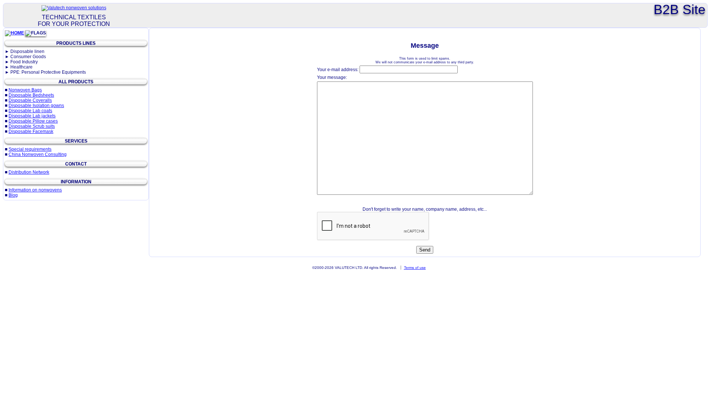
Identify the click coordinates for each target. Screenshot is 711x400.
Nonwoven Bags (25, 90)
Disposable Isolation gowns (36, 105)
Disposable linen (27, 51)
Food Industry (24, 61)
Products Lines (76, 43)
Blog (13, 195)
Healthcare (21, 67)
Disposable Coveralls (30, 100)
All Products (76, 81)
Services (76, 141)
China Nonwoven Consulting (38, 154)
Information (76, 181)
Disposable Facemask (31, 131)
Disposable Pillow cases (33, 121)
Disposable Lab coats (30, 110)
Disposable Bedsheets (31, 95)
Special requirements (30, 149)
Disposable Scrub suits (32, 126)
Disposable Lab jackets (32, 116)
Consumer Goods (28, 56)
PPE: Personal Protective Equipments (48, 72)
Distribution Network (29, 172)
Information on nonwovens (35, 190)
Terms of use (415, 268)
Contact (76, 164)
